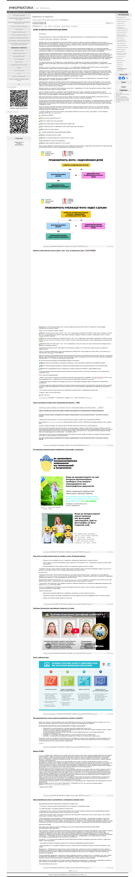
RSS (24, 12)
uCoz (85, 874)
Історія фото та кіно (122, 19)
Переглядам (74, 26)
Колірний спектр (121, 47)
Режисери (119, 38)
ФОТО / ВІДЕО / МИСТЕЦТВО (51, 19)
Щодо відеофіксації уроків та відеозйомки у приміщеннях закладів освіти (58, 799)
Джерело (41, 755)
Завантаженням (65, 26)
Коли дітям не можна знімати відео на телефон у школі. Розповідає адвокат (59, 556)
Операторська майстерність (121, 40)
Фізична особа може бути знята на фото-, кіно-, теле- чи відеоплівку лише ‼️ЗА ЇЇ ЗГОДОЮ (64, 250)
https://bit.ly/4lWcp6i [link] (56, 112)
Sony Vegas (120, 43)
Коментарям (57, 26)
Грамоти (119, 64)
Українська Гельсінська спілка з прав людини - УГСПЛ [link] (58, 67)
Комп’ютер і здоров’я (12, 112)
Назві (45, 26)
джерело (41, 743)
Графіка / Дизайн (121, 30)
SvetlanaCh (72, 551)
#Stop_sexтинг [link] (83, 773)
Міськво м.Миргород (121, 96)
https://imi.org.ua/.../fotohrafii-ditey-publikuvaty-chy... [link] (57, 784)
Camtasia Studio (121, 45)
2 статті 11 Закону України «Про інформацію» (55, 576)
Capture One (120, 25)
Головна (9, 12)
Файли (39, 19)
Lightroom (119, 23)
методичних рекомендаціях (56, 422)
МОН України (119, 93)
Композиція (120, 51)
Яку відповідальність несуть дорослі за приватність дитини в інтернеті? (58, 718)
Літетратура (120, 56)
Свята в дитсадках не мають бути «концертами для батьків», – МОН (56, 402)
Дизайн (119, 62)
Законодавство (46, 246)
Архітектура (120, 60)
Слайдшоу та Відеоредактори (121, 28)
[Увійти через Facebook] (123, 78)
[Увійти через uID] (119, 78)
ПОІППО (118, 95)
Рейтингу (50, 26)
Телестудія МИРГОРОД (122, 98)
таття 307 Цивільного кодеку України (71, 579)
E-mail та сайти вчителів (122, 100)
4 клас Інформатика (47, 604)
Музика (119, 58)
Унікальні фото (121, 21)
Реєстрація (15, 12)
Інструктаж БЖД (11, 87)
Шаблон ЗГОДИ (38, 751)
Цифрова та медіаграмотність (50, 713)
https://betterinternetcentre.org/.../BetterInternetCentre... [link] (60, 768)
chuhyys (71, 246)
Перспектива (120, 49)
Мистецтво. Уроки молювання (122, 54)
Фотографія (120, 17)
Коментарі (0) (85, 246)
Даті (41, 26)
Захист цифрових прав (41, 657)
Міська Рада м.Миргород (122, 94)
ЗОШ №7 (118, 101)
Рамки (118, 66)
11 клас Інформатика (48, 653)
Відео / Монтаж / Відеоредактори (121, 35)
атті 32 (48, 584)
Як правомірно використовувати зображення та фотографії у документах (58, 449)
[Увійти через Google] (127, 78)
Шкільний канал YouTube (122, 99)
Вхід (20, 12)
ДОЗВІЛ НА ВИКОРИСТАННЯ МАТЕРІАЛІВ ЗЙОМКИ (50, 29)
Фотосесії (119, 70)
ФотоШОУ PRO (121, 32)
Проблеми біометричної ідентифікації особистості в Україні (53, 608)
